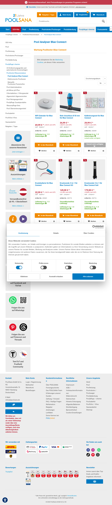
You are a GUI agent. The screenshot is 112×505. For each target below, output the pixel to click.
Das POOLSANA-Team (54, 390)
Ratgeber (49, 407)
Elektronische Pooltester (17, 79)
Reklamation (50, 404)
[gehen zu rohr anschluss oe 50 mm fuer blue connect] (70, 121)
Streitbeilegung (71, 407)
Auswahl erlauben (56, 276)
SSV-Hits (8, 42)
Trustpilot (8, 472)
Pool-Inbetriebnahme (14, 87)
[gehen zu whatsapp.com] (99, 450)
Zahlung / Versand (52, 399)
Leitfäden (49, 413)
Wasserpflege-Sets (13, 105)
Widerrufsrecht (71, 396)
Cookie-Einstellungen (74, 413)
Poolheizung (9, 51)
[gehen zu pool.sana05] (93, 450)
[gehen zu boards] (93, 455)
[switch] (44, 267)
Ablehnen (24, 276)
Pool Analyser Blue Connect (18, 76)
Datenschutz (70, 399)
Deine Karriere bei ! (52, 417)
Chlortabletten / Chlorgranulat (17, 93)
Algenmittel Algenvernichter (17, 96)
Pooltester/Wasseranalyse (16, 73)
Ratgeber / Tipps (11, 126)
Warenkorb (30, 388)
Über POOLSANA (52, 385)
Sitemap (89, 410)
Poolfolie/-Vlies (11, 118)
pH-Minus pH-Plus (13, 90)
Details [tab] (56, 233)
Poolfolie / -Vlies (92, 404)
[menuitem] (72, 19)
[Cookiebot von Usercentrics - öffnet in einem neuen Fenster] (94, 226)
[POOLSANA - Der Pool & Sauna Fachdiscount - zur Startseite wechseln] (18, 18)
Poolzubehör (10, 113)
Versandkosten (72, 495)
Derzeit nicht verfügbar (95, 144)
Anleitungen (50, 410)
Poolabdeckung (11, 60)
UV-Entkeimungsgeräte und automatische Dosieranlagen (17, 69)
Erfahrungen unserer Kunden (53, 394)
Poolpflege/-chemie (12, 64)
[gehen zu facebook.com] (88, 450)
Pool (7, 47)
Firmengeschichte (52, 388)
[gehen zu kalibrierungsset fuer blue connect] (94, 121)
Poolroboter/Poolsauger (14, 56)
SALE (88, 382)
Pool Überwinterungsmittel (16, 109)
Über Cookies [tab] (89, 233)
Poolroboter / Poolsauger (91, 391)
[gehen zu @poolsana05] (88, 455)
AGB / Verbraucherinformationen (74, 390)
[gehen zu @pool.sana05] (98, 455)
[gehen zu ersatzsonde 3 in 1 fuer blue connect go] (70, 191)
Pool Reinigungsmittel (15, 99)
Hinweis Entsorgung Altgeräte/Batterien (73, 403)
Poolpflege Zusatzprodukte (16, 102)
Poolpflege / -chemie (94, 399)
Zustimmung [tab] (23, 233)
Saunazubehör (10, 122)
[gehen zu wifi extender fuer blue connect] (45, 121)
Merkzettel (29, 385)
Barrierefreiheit (71, 410)
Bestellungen (30, 390)
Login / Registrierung (33, 382)
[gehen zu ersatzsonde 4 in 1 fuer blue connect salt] (94, 191)
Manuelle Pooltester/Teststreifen (16, 83)
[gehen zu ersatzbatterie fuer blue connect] (45, 191)
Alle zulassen (88, 276)
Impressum (70, 385)
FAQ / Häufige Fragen (53, 402)
